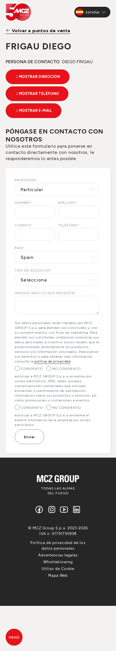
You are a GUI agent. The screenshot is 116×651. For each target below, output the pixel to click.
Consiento (32, 368)
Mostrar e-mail (35, 110)
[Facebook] (39, 509)
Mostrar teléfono (39, 93)
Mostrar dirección (39, 76)
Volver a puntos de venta (40, 30)
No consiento (66, 368)
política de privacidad (52, 361)
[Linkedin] (76, 509)
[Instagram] (52, 509)
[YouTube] (64, 509)
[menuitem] (57, 545)
